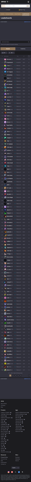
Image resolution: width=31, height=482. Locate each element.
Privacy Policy (4, 457)
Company (3, 405)
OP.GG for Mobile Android (21, 412)
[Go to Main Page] (3, 1)
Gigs (2, 450)
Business (18, 457)
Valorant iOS (18, 421)
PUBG (2, 421)
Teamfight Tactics (5, 414)
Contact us (3, 464)
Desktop (3, 441)
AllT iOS (17, 417)
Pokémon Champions (6, 417)
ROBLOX (3, 422)
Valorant (3, 419)
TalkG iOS (18, 428)
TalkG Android (19, 426)
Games (2, 443)
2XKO (2, 438)
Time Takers (4, 439)
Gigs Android (18, 422)
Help (2, 460)
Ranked (8, 48)
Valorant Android (19, 419)
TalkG (2, 446)
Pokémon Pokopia (5, 426)
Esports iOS (18, 431)
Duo (2, 445)
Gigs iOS (17, 424)
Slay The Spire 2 (4, 431)
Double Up (23, 48)
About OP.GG (4, 403)
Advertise (18, 459)
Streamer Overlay (5, 451)
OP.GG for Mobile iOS (20, 414)
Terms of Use (4, 459)
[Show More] (7, 1)
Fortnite (2, 434)
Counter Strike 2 (4, 433)
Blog (2, 407)
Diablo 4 (2, 436)
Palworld (3, 416)
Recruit (17, 460)
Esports (2, 448)
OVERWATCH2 (4, 424)
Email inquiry (4, 462)
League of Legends (5, 412)
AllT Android (18, 416)
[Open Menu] (28, 1)
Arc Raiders (3, 429)
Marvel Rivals (4, 428)
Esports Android (19, 429)
